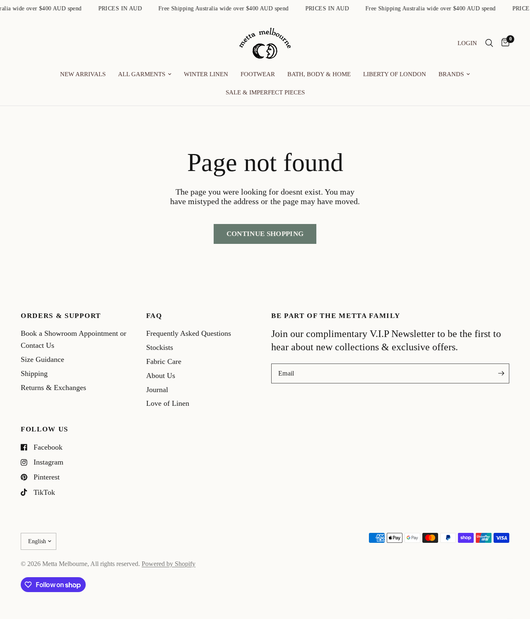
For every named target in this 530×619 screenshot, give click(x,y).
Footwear (258, 74)
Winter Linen (206, 74)
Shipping (34, 373)
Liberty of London (394, 74)
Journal (157, 389)
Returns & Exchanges (53, 387)
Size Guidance (42, 359)
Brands (451, 74)
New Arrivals (83, 74)
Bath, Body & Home (319, 74)
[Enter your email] (501, 373)
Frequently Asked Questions (188, 333)
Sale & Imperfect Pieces (265, 92)
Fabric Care (163, 361)
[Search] (489, 43)
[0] (503, 43)
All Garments (141, 74)
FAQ (154, 316)
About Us (160, 375)
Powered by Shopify (168, 563)
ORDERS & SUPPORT (61, 316)
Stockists (159, 347)
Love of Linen (167, 403)
